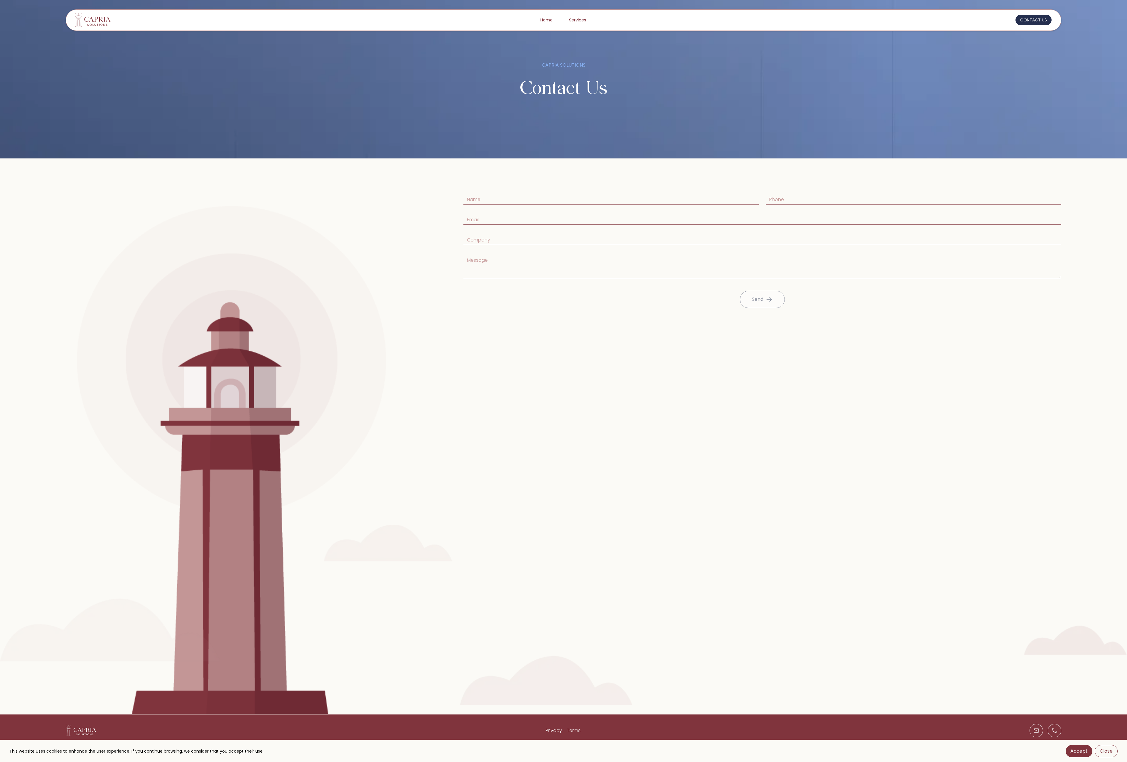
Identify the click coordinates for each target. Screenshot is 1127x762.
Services (577, 20)
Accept (1079, 751)
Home (546, 20)
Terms (574, 730)
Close (1106, 751)
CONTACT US (1033, 20)
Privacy (554, 730)
